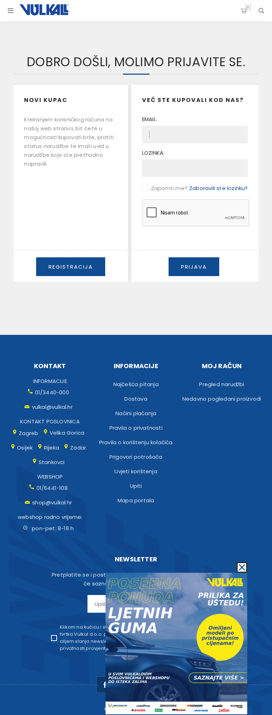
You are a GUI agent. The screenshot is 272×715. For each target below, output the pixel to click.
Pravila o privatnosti (136, 427)
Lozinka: (153, 152)
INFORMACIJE (50, 381)
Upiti (136, 486)
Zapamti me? (169, 188)
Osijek (25, 447)
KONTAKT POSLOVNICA (50, 421)
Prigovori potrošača (136, 457)
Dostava (135, 398)
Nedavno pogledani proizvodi (221, 398)
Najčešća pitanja (136, 384)
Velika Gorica (67, 432)
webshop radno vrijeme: (50, 517)
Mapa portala (136, 500)
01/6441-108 (52, 488)
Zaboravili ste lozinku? (218, 188)
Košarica (248, 7)
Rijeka (51, 447)
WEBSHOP (50, 476)
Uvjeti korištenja (135, 471)
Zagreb (28, 433)
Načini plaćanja (135, 413)
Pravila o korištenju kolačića (136, 442)
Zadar (78, 447)
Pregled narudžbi (221, 384)
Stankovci (52, 462)
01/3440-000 (52, 392)
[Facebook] (104, 684)
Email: (149, 119)
